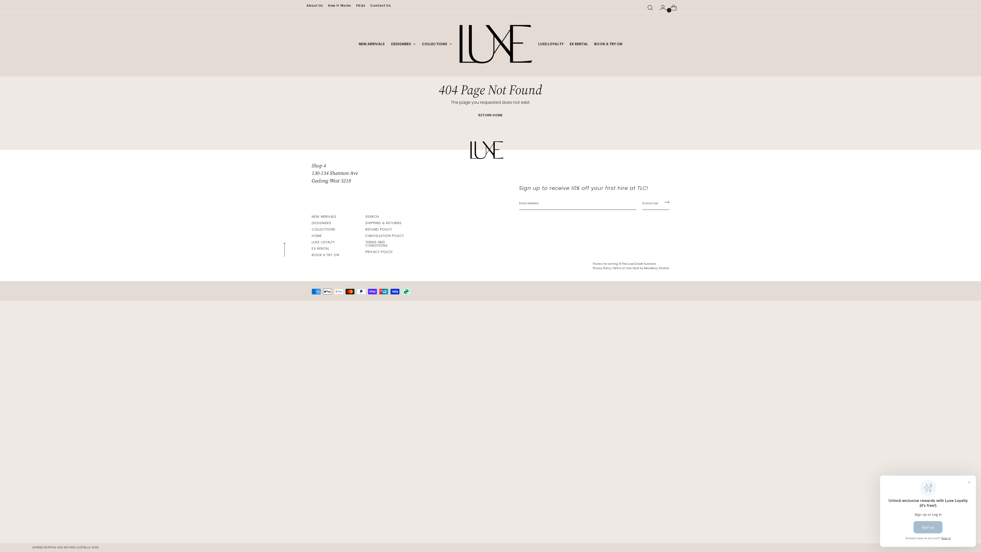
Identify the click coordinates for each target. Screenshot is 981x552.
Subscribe (650, 203)
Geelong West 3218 (331, 180)
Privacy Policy (379, 251)
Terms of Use (622, 268)
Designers (321, 223)
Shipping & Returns (383, 223)
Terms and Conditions (376, 244)
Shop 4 (319, 165)
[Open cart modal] (672, 8)
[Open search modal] (650, 8)
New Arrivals (324, 216)
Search (372, 216)
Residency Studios (656, 268)
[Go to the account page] (661, 8)
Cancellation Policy (384, 235)
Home (317, 235)
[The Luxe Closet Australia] (495, 44)
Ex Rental (320, 248)
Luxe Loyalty (323, 242)
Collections (323, 229)
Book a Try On (325, 254)
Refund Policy (378, 229)
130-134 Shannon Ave (335, 173)
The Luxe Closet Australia (639, 264)
